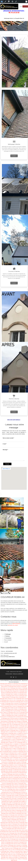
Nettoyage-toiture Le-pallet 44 (15, 753)
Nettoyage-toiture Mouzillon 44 (20, 777)
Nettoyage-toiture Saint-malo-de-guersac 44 (10, 825)
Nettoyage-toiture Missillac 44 (7, 771)
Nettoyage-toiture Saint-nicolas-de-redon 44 (10, 831)
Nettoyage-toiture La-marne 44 (10, 739)
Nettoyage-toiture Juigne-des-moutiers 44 (11, 725)
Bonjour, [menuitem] (26, 1)
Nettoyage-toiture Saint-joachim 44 (8, 818)
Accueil (6, 641)
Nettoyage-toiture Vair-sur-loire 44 (8, 852)
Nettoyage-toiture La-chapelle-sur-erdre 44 (18, 733)
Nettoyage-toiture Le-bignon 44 (11, 748)
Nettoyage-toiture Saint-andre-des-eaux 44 (17, 804)
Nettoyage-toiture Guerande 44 (13, 719)
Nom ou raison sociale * (8, 438)
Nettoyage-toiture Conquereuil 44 (8, 701)
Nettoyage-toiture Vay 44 (22, 854)
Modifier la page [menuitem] (16, 1)
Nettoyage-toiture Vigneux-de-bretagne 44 (10, 857)
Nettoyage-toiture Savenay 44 (12, 842)
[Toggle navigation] (21, 6)
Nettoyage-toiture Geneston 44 (12, 713)
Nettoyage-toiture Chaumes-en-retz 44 (8, 698)
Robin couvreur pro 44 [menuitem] (2, 1)
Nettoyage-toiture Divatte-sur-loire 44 (11, 707)
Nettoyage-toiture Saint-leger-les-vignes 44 (17, 820)
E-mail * (4, 444)
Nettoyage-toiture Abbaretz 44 (6, 683)
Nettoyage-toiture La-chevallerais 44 (9, 734)
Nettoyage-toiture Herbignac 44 (15, 721)
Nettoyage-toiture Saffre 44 (7, 802)
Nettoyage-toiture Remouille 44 (11, 798)
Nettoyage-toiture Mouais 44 (21, 775)
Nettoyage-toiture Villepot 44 (16, 858)
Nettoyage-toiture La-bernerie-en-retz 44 (19, 727)
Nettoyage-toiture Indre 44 (12, 722)
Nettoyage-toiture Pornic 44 (7, 792)
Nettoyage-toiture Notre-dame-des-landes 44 (10, 780)
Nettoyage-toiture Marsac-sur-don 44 (14, 766)
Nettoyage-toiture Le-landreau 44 (11, 751)
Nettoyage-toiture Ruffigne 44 (20, 801)
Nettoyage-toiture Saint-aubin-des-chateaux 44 (10, 805)
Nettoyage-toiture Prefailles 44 (13, 795)
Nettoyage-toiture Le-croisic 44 (11, 749)
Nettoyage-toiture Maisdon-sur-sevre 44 (10, 765)
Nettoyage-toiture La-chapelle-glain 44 (19, 730)
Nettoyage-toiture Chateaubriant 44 (18, 697)
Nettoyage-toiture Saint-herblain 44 (8, 813)
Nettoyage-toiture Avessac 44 (15, 686)
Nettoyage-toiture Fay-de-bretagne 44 (14, 710)
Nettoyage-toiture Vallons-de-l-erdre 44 (8, 854)
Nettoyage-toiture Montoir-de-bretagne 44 (17, 774)
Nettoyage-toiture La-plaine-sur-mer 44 (9, 742)
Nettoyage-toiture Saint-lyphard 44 (20, 824)
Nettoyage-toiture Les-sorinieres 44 (12, 759)
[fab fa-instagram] (16, 677)
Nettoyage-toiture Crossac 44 (11, 706)
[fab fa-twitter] (13, 677)
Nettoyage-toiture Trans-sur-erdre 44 (8, 849)
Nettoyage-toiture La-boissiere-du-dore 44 (9, 728)
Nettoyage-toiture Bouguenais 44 (12, 691)
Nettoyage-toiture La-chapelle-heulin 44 (9, 731)
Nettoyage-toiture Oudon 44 (13, 783)
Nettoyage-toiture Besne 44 (17, 688)
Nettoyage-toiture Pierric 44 (13, 787)
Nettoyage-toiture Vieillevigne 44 (20, 855)
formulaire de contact (13, 625)
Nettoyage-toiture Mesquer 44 (20, 769)
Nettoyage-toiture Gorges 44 (13, 715)
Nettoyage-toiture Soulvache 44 (15, 845)
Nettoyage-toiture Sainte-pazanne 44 (19, 839)
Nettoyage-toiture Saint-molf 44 (7, 830)
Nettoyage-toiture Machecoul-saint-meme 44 (18, 763)
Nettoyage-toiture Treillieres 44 (8, 851)
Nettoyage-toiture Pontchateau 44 (18, 790)
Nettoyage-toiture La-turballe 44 (8, 746)
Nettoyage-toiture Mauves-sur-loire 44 (18, 768)
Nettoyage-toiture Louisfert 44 (15, 762)
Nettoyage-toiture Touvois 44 (20, 848)
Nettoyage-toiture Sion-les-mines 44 (14, 843)
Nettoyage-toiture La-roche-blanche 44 (18, 745)
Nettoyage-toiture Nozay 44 (14, 781)
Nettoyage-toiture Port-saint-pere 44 (8, 793)
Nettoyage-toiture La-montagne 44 (19, 740)
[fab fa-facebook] (11, 677)
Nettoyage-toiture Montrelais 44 (8, 775)
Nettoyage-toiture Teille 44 (17, 846)
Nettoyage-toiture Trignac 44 (21, 851)
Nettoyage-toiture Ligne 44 (13, 760)
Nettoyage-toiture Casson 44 (13, 695)
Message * (5, 449)
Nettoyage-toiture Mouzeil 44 (7, 777)
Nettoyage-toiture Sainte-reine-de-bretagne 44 (10, 840)
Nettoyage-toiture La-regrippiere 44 (12, 743)
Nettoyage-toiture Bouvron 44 (12, 692)
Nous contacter (7, 640)
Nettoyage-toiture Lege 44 (7, 757)
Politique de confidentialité (18, 673)
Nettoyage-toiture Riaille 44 (8, 799)
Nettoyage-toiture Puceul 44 (13, 796)
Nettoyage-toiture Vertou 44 (7, 855)
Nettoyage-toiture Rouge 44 (8, 801)
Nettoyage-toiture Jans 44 (7, 724)
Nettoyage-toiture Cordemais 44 (13, 703)
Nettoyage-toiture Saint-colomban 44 (19, 807)
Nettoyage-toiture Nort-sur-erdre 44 (20, 778)
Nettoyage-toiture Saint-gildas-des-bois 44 (18, 811)
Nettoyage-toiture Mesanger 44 (7, 769)
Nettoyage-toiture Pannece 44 (13, 784)
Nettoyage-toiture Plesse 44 (14, 789)
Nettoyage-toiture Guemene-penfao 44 (10, 718)
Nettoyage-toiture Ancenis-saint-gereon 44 (14, 685)
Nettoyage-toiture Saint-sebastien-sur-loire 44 (13, 834)
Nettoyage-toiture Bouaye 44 (13, 689)
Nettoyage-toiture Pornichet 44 (20, 792)
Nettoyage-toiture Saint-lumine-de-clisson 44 (10, 822)
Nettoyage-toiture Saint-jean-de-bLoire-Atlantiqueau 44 (15, 816)
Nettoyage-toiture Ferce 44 (14, 712)
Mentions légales (9, 673)
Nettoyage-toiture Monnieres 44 (12, 772)
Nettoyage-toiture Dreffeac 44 (12, 709)
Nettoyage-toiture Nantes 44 (6, 778)
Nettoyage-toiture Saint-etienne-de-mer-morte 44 (11, 808)
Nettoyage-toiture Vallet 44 (21, 852)
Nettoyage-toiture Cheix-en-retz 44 (9, 700)
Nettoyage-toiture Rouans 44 (20, 799)
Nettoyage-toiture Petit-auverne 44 (12, 786)
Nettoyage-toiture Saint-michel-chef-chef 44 (16, 828)
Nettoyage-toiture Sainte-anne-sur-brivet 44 (10, 837)
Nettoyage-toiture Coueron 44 (12, 704)
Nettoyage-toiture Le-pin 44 (16, 754)
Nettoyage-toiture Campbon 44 (12, 694)
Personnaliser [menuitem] (5, 1)
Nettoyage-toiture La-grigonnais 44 (14, 736)
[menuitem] (9, 1)
